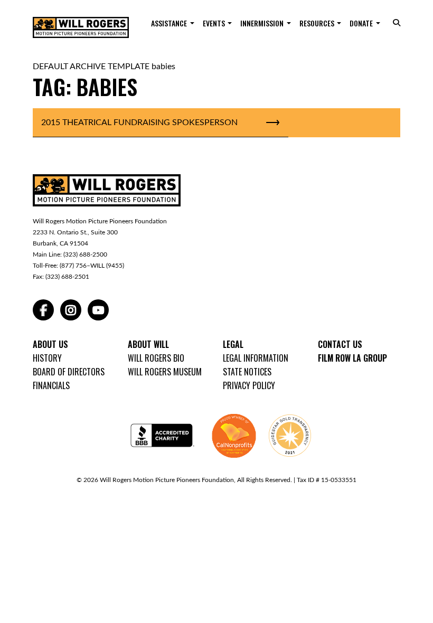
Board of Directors (69, 371)
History (47, 358)
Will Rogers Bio (156, 358)
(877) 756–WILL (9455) (92, 265)
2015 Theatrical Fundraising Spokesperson (139, 122)
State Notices (247, 371)
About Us (50, 344)
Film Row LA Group (352, 358)
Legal (233, 344)
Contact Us (340, 344)
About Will (148, 344)
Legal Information (255, 358)
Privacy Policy (249, 385)
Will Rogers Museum (165, 371)
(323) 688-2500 (85, 254)
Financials (51, 385)
